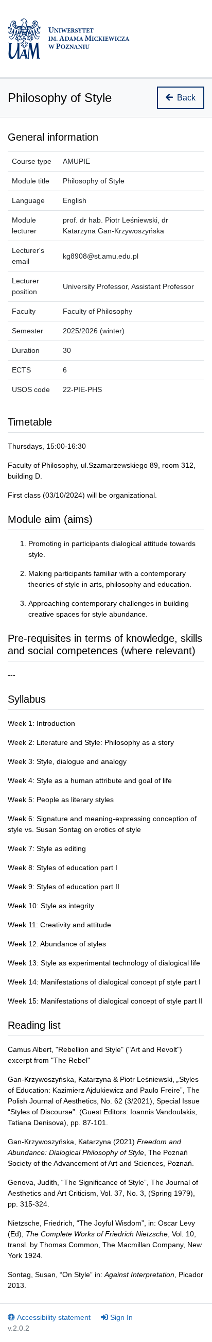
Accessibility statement (54, 1317)
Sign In (121, 1317)
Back (186, 97)
